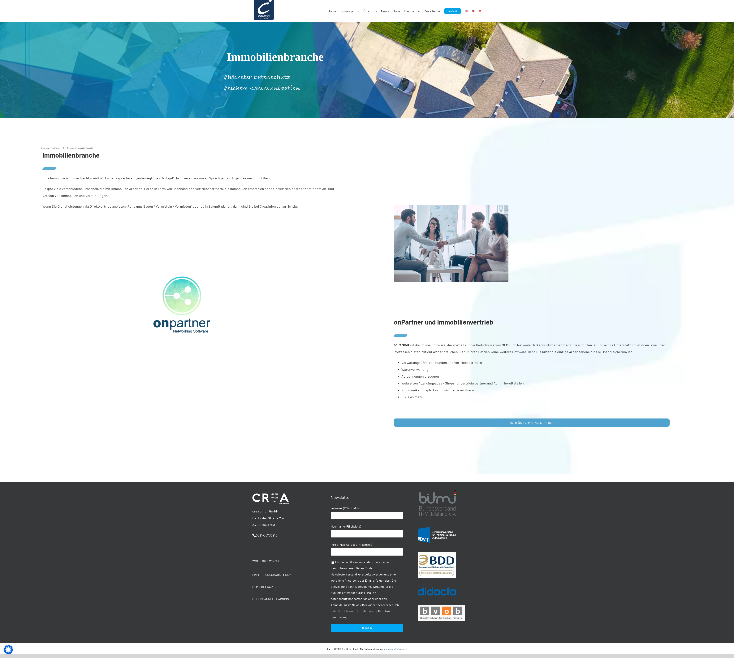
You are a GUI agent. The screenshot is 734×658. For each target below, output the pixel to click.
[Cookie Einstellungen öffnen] (8, 653)
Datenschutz (402, 648)
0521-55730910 (266, 535)
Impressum (389, 648)
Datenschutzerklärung (358, 611)
